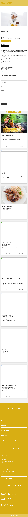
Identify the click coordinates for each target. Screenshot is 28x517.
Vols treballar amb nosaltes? (8, 471)
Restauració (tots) (16, 33)
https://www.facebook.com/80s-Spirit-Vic (9, 71)
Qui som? (4, 459)
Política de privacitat (7, 478)
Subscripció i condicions (7, 461)
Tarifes (3, 462)
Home (2, 9)
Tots (16, 9)
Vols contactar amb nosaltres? (9, 469)
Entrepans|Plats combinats (9, 9)
